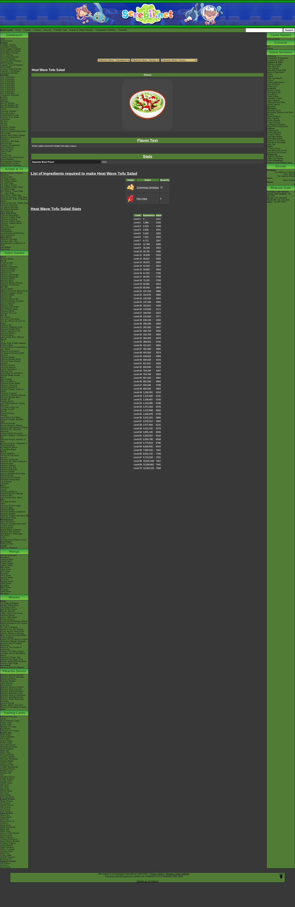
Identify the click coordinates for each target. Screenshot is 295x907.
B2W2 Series (5, 588)
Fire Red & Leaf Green (9, 456)
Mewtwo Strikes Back (9, 605)
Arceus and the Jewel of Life (12, 631)
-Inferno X (4, 823)
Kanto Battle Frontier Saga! (11, 187)
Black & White (6, 379)
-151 (2, 775)
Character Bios (6, 177)
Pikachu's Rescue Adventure (12, 677)
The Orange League (8, 181)
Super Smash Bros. (8, 518)
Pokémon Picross (7, 365)
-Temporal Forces (7, 769)
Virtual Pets (5, 536)
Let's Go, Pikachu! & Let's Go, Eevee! (13, 322)
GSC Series (5, 571)
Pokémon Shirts (6, 149)
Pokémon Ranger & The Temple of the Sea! (13, 624)
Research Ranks (274, 134)
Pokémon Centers (7, 129)
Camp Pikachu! (6, 683)
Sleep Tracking (273, 118)
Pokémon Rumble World (10, 359)
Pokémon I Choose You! (10, 657)
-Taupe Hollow (273, 96)
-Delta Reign (5, 735)
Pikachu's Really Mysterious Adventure (12, 700)
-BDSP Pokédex (7, 63)
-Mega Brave (5, 825)
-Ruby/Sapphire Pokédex (10, 49)
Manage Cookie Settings (177, 874)
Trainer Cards (6, 723)
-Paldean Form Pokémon (10, 165)
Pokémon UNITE (7, 279)
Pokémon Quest (7, 335)
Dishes (270, 74)
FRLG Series (5, 576)
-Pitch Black (5, 739)
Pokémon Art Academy (9, 351)
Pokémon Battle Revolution (11, 433)
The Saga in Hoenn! (8, 185)
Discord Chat (5, 155)
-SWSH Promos (6, 805)
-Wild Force (5, 853)
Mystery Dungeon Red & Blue (12, 474)
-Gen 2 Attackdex (7, 79)
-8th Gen (3, 123)
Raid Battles (5, 729)
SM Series (4, 594)
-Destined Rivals (7, 755)
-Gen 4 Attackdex (7, 83)
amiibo (3, 538)
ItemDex (3, 97)
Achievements (273, 130)
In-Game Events (273, 148)
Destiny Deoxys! (7, 619)
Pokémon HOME (7, 295)
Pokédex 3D (5, 399)
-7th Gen (3, 125)
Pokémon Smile (6, 305)
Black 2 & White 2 (7, 381)
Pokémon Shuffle (7, 357)
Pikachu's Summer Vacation (11, 675)
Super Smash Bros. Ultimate (12, 337)
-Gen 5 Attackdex (7, 85)
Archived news (6, 41)
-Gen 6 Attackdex (7, 87)
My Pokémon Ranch (8, 447)
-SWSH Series (6, 783)
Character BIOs (6, 559)
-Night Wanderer (7, 847)
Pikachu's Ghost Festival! (11, 689)
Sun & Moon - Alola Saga (10, 195)
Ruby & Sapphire (7, 453)
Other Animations (7, 235)
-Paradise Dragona (8, 843)
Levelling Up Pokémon (276, 124)
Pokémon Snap (6, 508)
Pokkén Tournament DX (10, 331)
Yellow (2, 504)
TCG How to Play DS (9, 407)
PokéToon (4, 225)
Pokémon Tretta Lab (8, 385)
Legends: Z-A (5, 265)
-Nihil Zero (4, 819)
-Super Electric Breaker (9, 841)
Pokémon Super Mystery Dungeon (10, 362)
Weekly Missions (274, 132)
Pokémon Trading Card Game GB (14, 516)
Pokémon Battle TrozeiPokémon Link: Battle (13, 348)
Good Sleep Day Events (277, 150)
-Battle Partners (6, 837)
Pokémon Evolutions (8, 219)
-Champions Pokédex (9, 73)
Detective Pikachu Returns (11, 283)
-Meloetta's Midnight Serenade (12, 641)
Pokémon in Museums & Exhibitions (10, 138)
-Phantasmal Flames (8, 747)
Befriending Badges (275, 138)
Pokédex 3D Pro (7, 401)
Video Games (14, 253)
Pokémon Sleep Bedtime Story (279, 163)
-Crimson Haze (6, 851)
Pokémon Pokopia (7, 269)
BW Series (4, 586)
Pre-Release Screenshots (277, 58)
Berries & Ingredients (275, 72)
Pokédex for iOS (7, 409)
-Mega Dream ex (7, 821)
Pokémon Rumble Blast (10, 397)
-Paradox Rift (5, 773)
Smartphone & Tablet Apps (11, 534)
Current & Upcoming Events (12, 157)
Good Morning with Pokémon (12, 233)
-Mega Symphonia (7, 827)
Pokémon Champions (9, 267)
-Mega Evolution (7, 749)
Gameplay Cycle (274, 110)
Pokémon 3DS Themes (10, 532)
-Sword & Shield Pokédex (10, 61)
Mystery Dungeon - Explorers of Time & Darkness (13, 444)
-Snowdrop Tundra (274, 98)
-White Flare (5, 753)
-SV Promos (5, 803)
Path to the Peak (7, 227)
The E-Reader (6, 482)
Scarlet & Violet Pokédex (81, 30)
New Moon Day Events (276, 153)
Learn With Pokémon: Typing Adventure (12, 404)
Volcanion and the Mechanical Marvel (12, 654)
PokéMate (4, 484)
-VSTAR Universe (7, 857)
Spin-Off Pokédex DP (9, 105)
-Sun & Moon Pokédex (9, 57)
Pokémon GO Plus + (275, 157)
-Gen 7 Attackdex (7, 89)
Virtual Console (6, 528)
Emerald (3, 458)
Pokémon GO (5, 273)
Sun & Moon (5, 317)
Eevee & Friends (7, 703)
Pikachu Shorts (14, 671)
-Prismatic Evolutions (9, 759)
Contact (37, 30)
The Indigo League (8, 179)
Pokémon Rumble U (8, 387)
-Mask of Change (7, 849)
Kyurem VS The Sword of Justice (14, 639)
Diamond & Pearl (7, 413)
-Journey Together (7, 757)
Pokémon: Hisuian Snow (10, 221)
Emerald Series (6, 578)
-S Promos (4, 865)
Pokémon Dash (6, 464)
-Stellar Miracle (6, 845)
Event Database (7, 159)
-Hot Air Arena (6, 835)
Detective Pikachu (7, 333)
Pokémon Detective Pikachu (12, 667)
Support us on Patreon (148, 881)
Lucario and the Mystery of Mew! (14, 621)
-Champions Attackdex (9, 95)
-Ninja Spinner (6, 817)
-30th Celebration (7, 737)
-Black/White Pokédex (9, 53)
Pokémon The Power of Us (11, 659)
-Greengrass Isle (274, 92)
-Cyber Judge (5, 855)
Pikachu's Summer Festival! (12, 687)
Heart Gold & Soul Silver (10, 417)
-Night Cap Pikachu (275, 159)
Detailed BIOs (6, 561)
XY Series (4, 590)
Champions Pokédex (106, 30)
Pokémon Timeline (8, 127)
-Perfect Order (6, 743)
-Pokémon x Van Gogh (9, 141)
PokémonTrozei (6, 476)
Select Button (289, 174)
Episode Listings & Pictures (11, 173)
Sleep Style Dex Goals (276, 142)
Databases (14, 35)
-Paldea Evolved (7, 779)
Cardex (3, 109)
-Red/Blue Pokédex (8, 45)
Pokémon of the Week (9, 117)
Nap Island (271, 106)
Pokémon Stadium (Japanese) (12, 512)
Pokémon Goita (6, 544)
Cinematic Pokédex (8, 111)
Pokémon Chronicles (8, 205)
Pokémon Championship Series (13, 131)
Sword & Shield (6, 289)
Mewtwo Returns (7, 611)
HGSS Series (5, 584)
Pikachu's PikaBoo (8, 681)
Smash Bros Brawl (8, 449)
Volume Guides (6, 565)
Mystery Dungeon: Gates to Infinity (11, 390)
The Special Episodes (9, 207)
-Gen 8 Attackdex (7, 91)
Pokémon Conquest (8, 393)
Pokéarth (122, 30)
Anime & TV (14, 169)
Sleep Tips (271, 144)
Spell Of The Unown (8, 609)
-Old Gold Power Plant (276, 102)
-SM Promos (5, 807)
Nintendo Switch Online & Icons (13, 540)
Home (18, 30)
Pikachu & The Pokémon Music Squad (13, 708)
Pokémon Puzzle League (10, 506)
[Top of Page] (281, 876)
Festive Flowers (273, 122)
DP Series (4, 580)
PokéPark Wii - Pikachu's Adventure (10, 430)
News (2, 39)
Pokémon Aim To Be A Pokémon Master (13, 200)
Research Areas (273, 90)
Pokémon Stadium (7, 514)
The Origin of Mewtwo (9, 603)
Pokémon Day (6, 143)
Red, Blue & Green (8, 502)
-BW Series (5, 789)
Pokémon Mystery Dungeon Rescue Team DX (11, 302)
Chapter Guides (6, 563)
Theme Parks (5, 151)
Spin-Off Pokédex (7, 103)
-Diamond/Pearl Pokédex (10, 51)
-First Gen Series (7, 797)
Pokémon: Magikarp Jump (11, 327)
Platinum (3, 415)
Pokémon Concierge (8, 239)
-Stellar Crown (6, 763)
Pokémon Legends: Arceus (11, 293)
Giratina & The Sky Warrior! (11, 629)
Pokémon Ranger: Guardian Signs (11, 420)
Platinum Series (6, 582)
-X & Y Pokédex (6, 55)
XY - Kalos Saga (7, 193)
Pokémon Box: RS (8, 468)
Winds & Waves (7, 259)
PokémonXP (5, 133)
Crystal (3, 490)
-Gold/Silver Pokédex (9, 47)
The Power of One (7, 607)
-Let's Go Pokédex (8, 59)
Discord (47, 30)
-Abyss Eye (5, 815)
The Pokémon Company (285, 172)
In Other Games (7, 526)
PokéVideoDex (6, 231)
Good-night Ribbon (274, 136)
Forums (27, 30)
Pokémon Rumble (7, 423)
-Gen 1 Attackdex (7, 77)
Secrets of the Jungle (9, 663)
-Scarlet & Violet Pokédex (10, 69)
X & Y (2, 341)
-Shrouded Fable (7, 765)
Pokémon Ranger (7, 472)
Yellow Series (5, 569)
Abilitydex (4, 101)
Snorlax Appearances (275, 82)
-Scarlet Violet (6, 781)
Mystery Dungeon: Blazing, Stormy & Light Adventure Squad (13, 426)
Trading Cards (14, 713)
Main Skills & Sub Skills (276, 70)
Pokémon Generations (9, 215)
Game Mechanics (7, 113)
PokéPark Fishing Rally (10, 480)
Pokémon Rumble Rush (10, 329)
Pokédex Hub (60, 30)
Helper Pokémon (274, 116)
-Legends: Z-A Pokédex (10, 71)
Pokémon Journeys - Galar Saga (13, 197)
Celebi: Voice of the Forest (11, 613)
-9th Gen (3, 121)
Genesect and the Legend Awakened (11, 644)
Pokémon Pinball (7, 510)
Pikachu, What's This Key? (11, 705)
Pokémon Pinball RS (8, 470)
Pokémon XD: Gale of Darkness (13, 462)
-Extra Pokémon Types (9, 721)
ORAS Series (5, 592)
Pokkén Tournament (8, 369)
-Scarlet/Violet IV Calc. (9, 115)
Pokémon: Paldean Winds (11, 223)
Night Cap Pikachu (274, 78)
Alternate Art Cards (8, 727)
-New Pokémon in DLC (9, 163)
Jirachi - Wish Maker (8, 617)
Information (271, 56)
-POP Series (5, 811)
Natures (270, 76)
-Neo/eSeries (5, 795)
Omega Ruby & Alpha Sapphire (13, 343)
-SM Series (4, 785)
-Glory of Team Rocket (9, 833)
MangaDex (4, 557)
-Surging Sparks (6, 761)
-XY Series (4, 787)
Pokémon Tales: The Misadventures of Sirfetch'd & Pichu (12, 243)
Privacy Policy (157, 874)
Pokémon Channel (7, 466)
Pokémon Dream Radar (10, 383)
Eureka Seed (272, 86)
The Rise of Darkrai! (8, 627)
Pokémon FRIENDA (8, 548)
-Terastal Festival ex (8, 839)
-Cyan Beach (272, 94)
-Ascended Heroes (8, 745)
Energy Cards (6, 725)
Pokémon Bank (6, 345)
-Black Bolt (4, 751)
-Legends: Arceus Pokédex (11, 65)
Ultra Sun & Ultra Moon (10, 319)
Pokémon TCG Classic (9, 731)
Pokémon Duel (6, 371)
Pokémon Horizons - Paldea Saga (14, 203)
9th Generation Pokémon (10, 161)
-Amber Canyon (273, 104)
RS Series (4, 573)
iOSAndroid (270, 48)
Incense (270, 80)
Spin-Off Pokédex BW (9, 107)
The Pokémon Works (286, 176)
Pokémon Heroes (7, 615)
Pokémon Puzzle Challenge (11, 494)
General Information (8, 555)
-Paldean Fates (6, 771)
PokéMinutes (5, 229)
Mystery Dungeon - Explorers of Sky (13, 436)
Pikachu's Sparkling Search (11, 697)
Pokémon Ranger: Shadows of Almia (13, 440)
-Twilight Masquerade (9, 767)
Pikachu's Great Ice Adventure (13, 695)
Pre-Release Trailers (275, 60)
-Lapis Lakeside (273, 100)
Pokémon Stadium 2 (8, 492)
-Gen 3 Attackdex (7, 81)
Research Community (276, 140)
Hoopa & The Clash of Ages (12, 651)
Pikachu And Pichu (8, 679)
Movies (14, 597)
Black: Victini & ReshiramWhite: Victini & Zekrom (13, 636)
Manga (14, 551)
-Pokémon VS (6, 859)
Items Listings (273, 68)
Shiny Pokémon (6, 211)
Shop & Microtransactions (277, 126)
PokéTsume (5, 249)
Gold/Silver (4, 488)
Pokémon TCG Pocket (9, 285)
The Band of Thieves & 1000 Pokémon (12, 354)
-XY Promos (5, 809)
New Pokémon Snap (8, 309)
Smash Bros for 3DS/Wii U (11, 373)
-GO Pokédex (5, 67)
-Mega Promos (6, 801)
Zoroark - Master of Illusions (12, 633)
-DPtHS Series (6, 791)
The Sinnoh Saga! (7, 189)
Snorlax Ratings (273, 120)
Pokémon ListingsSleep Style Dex (274, 65)
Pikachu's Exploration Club (11, 693)
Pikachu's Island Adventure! (11, 691)
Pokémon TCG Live (8, 313)
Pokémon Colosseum (9, 460)
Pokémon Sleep (6, 281)
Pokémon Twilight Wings (10, 217)
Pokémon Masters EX (9, 277)
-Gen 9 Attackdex (7, 93)
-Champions (5, 119)
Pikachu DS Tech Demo (10, 478)
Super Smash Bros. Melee (11, 498)
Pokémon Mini (6, 496)
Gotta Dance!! (6, 685)
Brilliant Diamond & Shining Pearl (13, 291)
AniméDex (4, 175)
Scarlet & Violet (6, 263)
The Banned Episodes (9, 209)
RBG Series (5, 567)
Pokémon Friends (7, 271)
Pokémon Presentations (10, 145)
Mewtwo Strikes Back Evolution (13, 661)
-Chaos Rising (6, 741)
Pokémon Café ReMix (9, 275)
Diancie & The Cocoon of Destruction (10, 648)
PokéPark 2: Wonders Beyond (12, 395)
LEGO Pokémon (7, 147)
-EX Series (4, 793)
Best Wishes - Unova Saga (11, 191)
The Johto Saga (6, 183)
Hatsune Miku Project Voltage (12, 135)
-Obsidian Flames (7, 777)
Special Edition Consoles (10, 530)
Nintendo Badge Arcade (10, 375)
